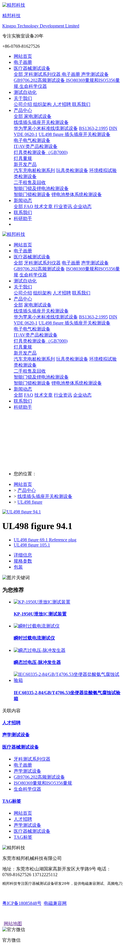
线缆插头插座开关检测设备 (41, 310)
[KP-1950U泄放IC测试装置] (42, 601)
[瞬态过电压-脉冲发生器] (40, 650)
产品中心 (26, 490)
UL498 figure (29, 502)
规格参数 (23, 561)
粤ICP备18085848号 (21, 903)
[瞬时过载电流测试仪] (36, 626)
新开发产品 (25, 353)
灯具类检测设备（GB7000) (41, 341)
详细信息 (23, 555)
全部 (19, 74)
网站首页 (23, 56)
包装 (18, 567)
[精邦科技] (61, 234)
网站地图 (13, 923)
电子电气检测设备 (32, 328)
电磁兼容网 (55, 903)
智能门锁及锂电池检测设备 (41, 377)
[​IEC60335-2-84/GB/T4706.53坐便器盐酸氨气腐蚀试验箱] (67, 680)
